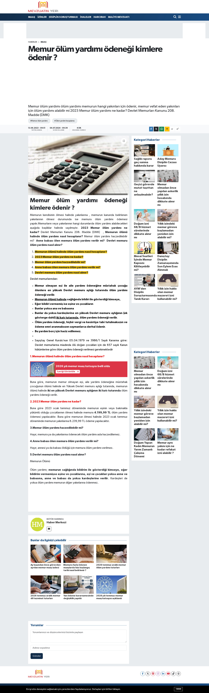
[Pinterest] (153, 673)
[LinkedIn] (163, 673)
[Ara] (175, 17)
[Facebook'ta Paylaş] (151, 129)
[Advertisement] (104, 83)
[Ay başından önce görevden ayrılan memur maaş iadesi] (46, 553)
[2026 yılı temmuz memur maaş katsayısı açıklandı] (111, 584)
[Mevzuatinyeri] (43, 7)
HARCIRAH (100, 17)
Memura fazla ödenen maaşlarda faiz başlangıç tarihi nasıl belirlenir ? (76, 567)
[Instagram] (158, 673)
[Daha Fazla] (167, 129)
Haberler (32, 42)
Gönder (37, 656)
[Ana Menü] (179, 17)
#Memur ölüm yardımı (38, 121)
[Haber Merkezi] (37, 524)
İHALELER (85, 17)
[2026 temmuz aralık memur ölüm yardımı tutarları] (111, 553)
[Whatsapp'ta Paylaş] (161, 129)
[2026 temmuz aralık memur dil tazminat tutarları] (46, 584)
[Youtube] (168, 673)
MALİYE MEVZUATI (118, 17)
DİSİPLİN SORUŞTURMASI (63, 17)
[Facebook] (142, 673)
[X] (147, 673)
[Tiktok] (173, 673)
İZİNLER (42, 17)
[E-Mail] (49, 529)
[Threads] (178, 673)
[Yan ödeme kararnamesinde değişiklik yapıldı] (78, 584)
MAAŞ (31, 17)
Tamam (178, 689)
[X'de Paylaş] (156, 129)
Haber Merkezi (56, 522)
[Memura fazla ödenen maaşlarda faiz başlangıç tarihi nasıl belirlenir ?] (78, 553)
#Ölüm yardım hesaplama (64, 121)
